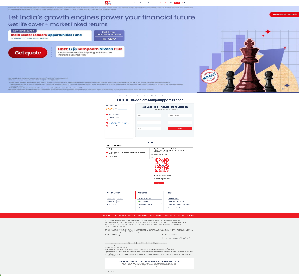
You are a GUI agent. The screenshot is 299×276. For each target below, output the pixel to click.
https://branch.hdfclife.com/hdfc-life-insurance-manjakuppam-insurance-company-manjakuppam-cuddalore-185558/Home (170, 150)
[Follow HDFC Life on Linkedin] (176, 238)
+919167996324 (118, 122)
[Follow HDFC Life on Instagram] (180, 238)
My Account (177, 215)
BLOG (179, 224)
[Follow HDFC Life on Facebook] (164, 238)
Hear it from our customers (189, 215)
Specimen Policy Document (156, 215)
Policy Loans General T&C (112, 226)
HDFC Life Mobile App (120, 215)
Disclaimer (122, 220)
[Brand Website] (188, 238)
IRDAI (121, 222)
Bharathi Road (111, 205)
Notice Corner (131, 215)
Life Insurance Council (164, 222)
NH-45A (120, 198)
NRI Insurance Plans (110, 224)
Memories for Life (176, 222)
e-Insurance (162, 224)
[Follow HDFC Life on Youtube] (184, 238)
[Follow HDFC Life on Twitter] (172, 238)
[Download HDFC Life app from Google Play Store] (106, 239)
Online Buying (142, 224)
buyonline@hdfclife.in (160, 154)
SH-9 (118, 201)
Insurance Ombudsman (130, 222)
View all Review (122, 109)
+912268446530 (119, 124)
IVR (112, 215)
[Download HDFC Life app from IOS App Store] (109, 239)
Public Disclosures (172, 224)
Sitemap (122, 226)
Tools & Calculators (152, 224)
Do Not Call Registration (111, 220)
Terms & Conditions (140, 220)
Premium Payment (122, 224)
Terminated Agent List (153, 220)
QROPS (184, 222)
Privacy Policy (130, 220)
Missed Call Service (142, 215)
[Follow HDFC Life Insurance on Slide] (192, 238)
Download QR (159, 183)
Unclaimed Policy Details (111, 222)
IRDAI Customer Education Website (147, 222)
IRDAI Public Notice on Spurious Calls (170, 220)
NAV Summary (132, 224)
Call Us (177, 3)
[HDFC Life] (108, 3)
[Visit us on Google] (168, 238)
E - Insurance (168, 215)
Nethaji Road (111, 198)
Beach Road (110, 201)
